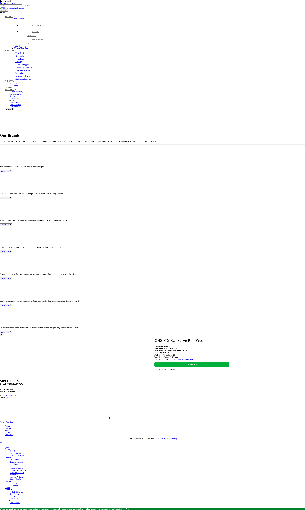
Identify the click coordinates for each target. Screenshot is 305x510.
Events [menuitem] (12, 496)
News (7, 430)
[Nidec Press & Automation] (12, 8)
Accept (116, 509)
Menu (4, 13)
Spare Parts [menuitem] (14, 464)
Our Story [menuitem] (8, 481)
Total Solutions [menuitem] (15, 453)
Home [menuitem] (7, 447)
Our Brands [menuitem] (14, 485)
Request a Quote (192, 364)
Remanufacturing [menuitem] (16, 462)
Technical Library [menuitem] (16, 492)
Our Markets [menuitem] (14, 451)
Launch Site (5, 171)
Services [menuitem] (8, 458)
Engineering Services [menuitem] (17, 479)
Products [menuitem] (8, 449)
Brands (4, 10)
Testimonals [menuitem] (14, 498)
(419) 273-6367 (12, 398)
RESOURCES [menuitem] (10, 490)
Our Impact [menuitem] (14, 483)
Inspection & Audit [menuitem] (17, 473)
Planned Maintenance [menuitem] (18, 470)
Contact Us (9, 435)
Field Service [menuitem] (14, 460)
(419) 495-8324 (10, 396)
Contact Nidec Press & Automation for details (180, 359)
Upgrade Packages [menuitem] (17, 477)
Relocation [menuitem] (14, 475)
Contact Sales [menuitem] (15, 503)
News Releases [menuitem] (15, 494)
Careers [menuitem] (7, 488)
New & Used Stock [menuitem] (17, 455)
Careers (7, 433)
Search (27, 6)
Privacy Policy (162, 439)
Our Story (8, 428)
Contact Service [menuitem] (15, 505)
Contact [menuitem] (8, 501)
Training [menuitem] (13, 466)
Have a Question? (9, 3)
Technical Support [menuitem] (16, 468)
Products (8, 426)
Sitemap (174, 439)
